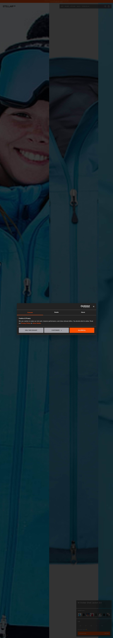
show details (37, 323)
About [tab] (83, 312)
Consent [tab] (30, 312)
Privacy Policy (26, 323)
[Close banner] (93, 306)
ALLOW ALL (82, 330)
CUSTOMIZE (56, 330)
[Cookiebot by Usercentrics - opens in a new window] (82, 306)
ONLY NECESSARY (31, 330)
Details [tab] (56, 312)
